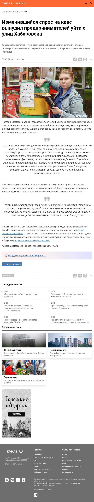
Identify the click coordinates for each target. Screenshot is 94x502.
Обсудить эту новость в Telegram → (27, 255)
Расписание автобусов (71, 466)
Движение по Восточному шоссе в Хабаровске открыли (67, 295)
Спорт (36, 466)
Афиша (65, 469)
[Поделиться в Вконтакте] (80, 59)
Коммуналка (67, 472)
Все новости (8, 12)
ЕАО (35, 460)
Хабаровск (22, 12)
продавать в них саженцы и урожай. (31, 240)
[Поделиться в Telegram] (75, 59)
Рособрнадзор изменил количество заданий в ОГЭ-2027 (20, 321)
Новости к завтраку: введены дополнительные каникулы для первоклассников (18, 308)
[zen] (18, 480)
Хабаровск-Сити (40, 472)
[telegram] (7, 480)
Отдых (65, 455)
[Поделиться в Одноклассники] (85, 59)
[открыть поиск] (91, 3)
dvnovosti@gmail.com (13, 464)
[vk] (12, 480)
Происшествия (40, 463)
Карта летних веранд (42, 469)
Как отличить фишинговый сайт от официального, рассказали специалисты (70, 321)
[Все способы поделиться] (90, 59)
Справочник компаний (71, 460)
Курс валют (67, 463)
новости (21, 3)
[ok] (23, 480)
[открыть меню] (86, 3)
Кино (64, 457)
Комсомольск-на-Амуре (43, 457)
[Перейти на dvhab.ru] (8, 3)
